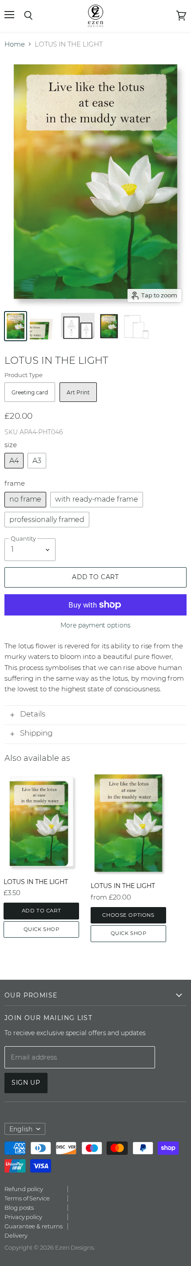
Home (14, 44)
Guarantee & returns (33, 1226)
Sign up (26, 1082)
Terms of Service (27, 1198)
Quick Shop (42, 929)
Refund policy (23, 1188)
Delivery (15, 1235)
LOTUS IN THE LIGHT (36, 882)
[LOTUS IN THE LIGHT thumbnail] (15, 326)
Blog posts (19, 1207)
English (20, 1129)
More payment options (95, 625)
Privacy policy (23, 1216)
